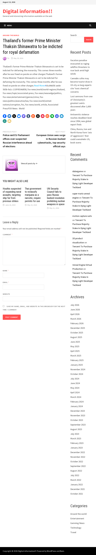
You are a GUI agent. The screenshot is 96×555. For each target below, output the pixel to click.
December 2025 (77, 328)
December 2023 (77, 410)
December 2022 (77, 452)
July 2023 (74, 433)
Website (6, 294)
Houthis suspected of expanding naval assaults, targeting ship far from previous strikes (12, 195)
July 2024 (74, 378)
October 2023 (76, 420)
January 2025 (76, 364)
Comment (8, 234)
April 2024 (75, 392)
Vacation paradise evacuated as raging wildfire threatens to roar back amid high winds (80, 67)
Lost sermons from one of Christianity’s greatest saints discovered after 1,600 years (81, 103)
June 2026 (75, 309)
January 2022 (76, 484)
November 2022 (77, 456)
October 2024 (76, 374)
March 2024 (75, 397)
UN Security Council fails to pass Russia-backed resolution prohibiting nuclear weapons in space (56, 196)
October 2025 (76, 332)
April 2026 (75, 314)
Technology (75, 527)
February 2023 (77, 443)
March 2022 (75, 479)
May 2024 (74, 387)
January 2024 (76, 406)
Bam (62, 551)
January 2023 (76, 447)
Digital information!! (27, 11)
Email (6, 282)
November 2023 (77, 415)
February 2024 (77, 401)
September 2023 (78, 424)
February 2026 (77, 323)
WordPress (51, 551)
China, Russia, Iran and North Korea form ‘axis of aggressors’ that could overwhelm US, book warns (81, 136)
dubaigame (77, 171)
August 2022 (76, 470)
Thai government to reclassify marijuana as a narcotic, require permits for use (33, 195)
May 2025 (74, 346)
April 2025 (75, 351)
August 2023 (76, 429)
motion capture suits (82, 216)
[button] (4, 116)
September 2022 (78, 466)
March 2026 (75, 318)
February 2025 (77, 360)
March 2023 (75, 438)
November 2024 (77, 369)
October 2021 (76, 493)
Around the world (11, 35)
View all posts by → (29, 163)
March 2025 (75, 355)
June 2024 (75, 383)
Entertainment (77, 518)
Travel (73, 532)
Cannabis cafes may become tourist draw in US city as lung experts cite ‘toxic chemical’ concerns (81, 85)
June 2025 (75, 341)
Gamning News (77, 523)
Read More (39, 85)
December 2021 (77, 489)
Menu (9, 25)
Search (73, 35)
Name (6, 271)
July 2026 (74, 305)
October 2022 (76, 461)
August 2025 (76, 337)
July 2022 (74, 475)
